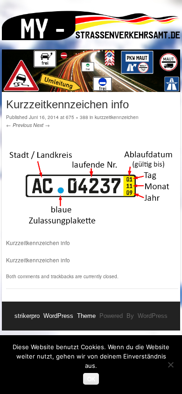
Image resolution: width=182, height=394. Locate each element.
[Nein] (170, 364)
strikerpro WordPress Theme (55, 315)
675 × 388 (77, 116)
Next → (41, 124)
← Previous (19, 124)
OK (91, 378)
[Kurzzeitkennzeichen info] (92, 234)
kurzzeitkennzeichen (117, 116)
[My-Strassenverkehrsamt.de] (91, 27)
